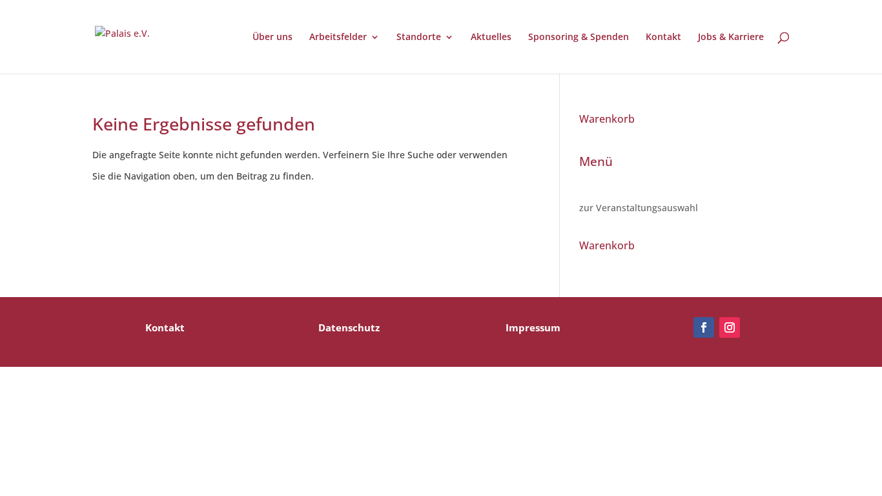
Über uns (272, 37)
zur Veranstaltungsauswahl (638, 208)
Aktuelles (491, 37)
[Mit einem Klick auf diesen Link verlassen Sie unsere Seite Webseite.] (703, 327)
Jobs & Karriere (731, 37)
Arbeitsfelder (338, 37)
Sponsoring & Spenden (578, 37)
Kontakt (663, 37)
